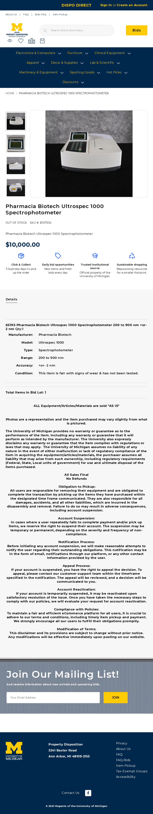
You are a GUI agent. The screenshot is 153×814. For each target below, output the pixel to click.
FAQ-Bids (123, 760)
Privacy (121, 743)
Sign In (106, 5)
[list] (76, 67)
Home (10, 93)
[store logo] (17, 30)
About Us (11, 14)
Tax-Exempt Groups (131, 771)
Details (11, 299)
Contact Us (70, 793)
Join (115, 697)
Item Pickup (60, 14)
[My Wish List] (21, 40)
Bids (136, 30)
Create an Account (132, 5)
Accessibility (125, 777)
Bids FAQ (40, 14)
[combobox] (77, 30)
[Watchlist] (10, 40)
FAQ (26, 14)
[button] (16, 121)
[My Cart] (42, 41)
